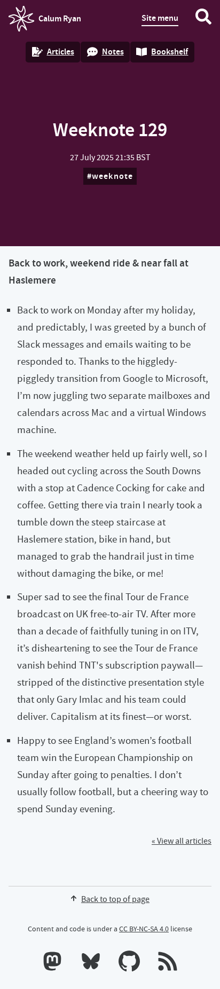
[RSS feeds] (167, 963)
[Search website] (203, 18)
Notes (113, 51)
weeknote (112, 176)
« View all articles (181, 841)
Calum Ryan (45, 22)
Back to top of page (115, 899)
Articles (60, 51)
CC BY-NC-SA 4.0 (144, 928)
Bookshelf (169, 51)
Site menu (160, 17)
